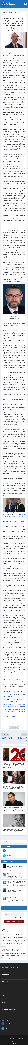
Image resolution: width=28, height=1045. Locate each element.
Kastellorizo (12, 488)
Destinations (22, 877)
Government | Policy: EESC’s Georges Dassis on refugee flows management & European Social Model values (13, 787)
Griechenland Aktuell (6, 970)
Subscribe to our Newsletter (14, 921)
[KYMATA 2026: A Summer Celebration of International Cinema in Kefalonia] (4, 890)
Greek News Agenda (11, 930)
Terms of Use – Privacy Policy (8, 1009)
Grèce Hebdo (4, 977)
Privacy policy (18, 917)
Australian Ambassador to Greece (14, 52)
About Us (3, 995)
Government (17, 30)
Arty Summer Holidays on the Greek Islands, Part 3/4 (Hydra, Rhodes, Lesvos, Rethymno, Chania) (16, 883)
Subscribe (3, 1006)
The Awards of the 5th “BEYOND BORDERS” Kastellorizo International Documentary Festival (14, 711)
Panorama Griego (5, 974)
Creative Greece (16, 893)
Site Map (3, 1002)
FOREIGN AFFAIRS (10, 716)
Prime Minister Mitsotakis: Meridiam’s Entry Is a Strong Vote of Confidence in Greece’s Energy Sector (15, 899)
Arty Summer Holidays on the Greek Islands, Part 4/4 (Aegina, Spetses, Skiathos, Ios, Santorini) (16, 875)
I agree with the (14, 917)
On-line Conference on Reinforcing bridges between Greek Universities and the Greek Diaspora (14, 708)
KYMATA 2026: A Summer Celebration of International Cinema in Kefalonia (14, 890)
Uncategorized (10, 870)
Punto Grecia (4, 981)
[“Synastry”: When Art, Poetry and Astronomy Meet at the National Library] (4, 866)
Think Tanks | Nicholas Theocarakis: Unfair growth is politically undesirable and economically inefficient (13, 830)
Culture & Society (16, 869)
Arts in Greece (16, 877)
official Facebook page (9, 694)
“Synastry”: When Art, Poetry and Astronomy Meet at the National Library (15, 866)
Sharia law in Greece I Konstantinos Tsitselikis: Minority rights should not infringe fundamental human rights (13, 809)
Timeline (3, 999)
